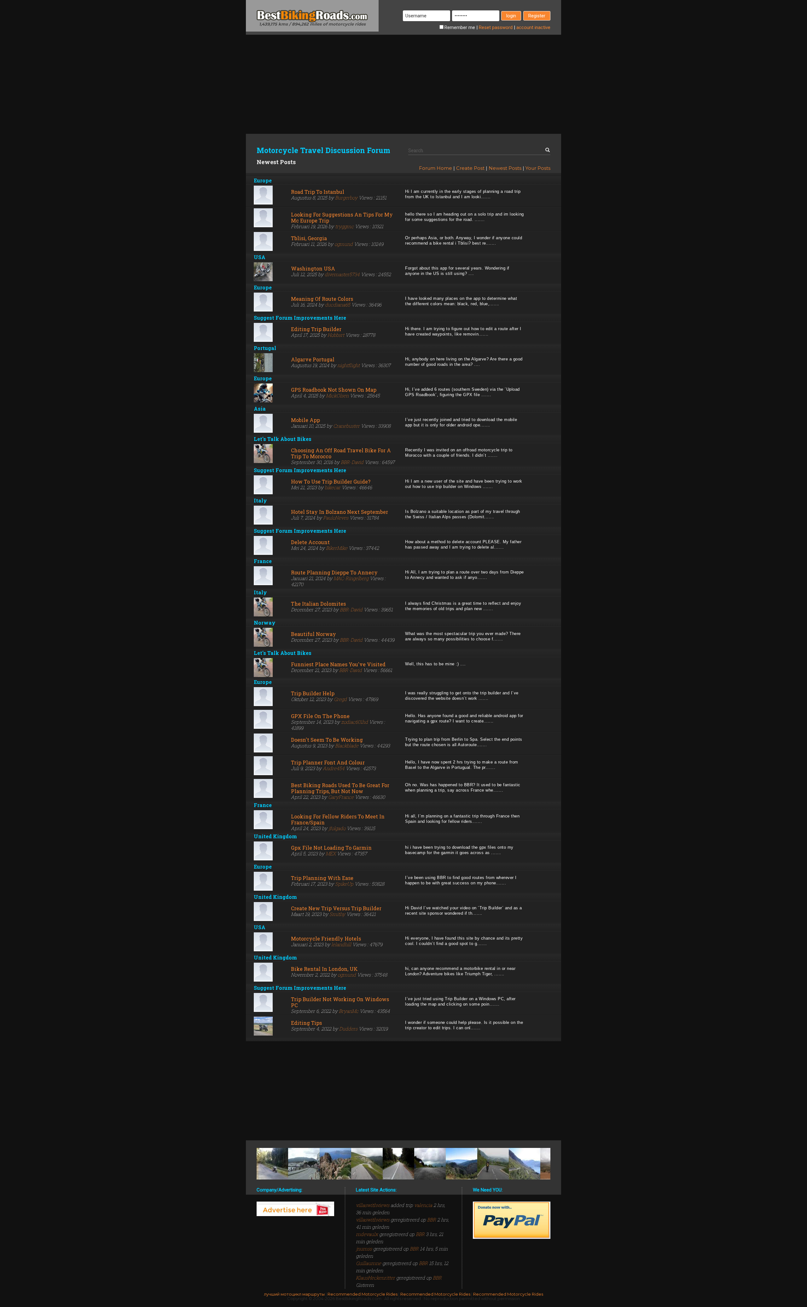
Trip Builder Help (312, 693)
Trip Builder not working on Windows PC (340, 1002)
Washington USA (313, 268)
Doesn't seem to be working (327, 739)
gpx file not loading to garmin (331, 847)
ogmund (343, 244)
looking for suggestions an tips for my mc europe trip (342, 217)
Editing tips (306, 1022)
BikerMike (336, 548)
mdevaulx (367, 1234)
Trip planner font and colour (328, 762)
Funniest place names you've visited (338, 664)
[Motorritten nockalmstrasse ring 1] (367, 1163)
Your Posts (537, 168)
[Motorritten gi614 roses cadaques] (304, 1163)
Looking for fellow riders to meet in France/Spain (338, 819)
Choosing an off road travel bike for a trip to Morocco (341, 453)
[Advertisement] (403, 79)
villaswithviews (373, 1205)
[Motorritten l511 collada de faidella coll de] (461, 1163)
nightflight (348, 365)
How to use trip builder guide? (330, 481)
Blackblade (346, 745)
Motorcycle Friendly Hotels (326, 938)
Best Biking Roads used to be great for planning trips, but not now (340, 788)
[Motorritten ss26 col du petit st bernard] (524, 1163)
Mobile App (305, 420)
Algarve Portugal (312, 359)
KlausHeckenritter (376, 1277)
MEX (331, 853)
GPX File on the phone (320, 716)
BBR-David (352, 462)
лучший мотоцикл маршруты (294, 1294)
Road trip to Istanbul (317, 191)
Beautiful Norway (313, 634)
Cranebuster (346, 426)
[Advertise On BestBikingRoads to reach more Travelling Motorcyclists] (295, 1208)
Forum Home (435, 168)
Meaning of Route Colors (322, 298)
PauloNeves (335, 517)
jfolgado (336, 828)
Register (536, 16)
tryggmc (344, 226)
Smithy (337, 914)
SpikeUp (344, 884)
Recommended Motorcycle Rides (363, 1294)
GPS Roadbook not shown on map (333, 389)
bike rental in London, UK (324, 968)
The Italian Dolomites (318, 603)
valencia (423, 1205)
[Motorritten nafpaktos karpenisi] (398, 1163)
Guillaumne (369, 1263)
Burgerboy (346, 197)
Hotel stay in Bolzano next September (339, 511)
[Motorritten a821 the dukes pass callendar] (493, 1163)
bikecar (332, 487)
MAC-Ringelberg (351, 578)
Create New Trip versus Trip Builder (336, 908)
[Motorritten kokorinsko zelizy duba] (272, 1163)
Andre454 (334, 768)
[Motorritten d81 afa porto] (335, 1163)
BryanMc (348, 1011)
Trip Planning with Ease (322, 878)
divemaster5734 (342, 274)
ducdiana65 (337, 304)
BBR (431, 1219)
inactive (533, 27)
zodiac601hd (354, 722)
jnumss (364, 1248)
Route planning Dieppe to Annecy (334, 572)
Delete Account (310, 542)
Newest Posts (505, 168)
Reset (496, 27)
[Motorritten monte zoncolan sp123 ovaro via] (430, 1163)
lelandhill (341, 944)
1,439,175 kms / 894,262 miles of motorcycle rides (312, 24)
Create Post (470, 168)
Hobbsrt (336, 335)
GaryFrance (341, 797)
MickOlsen (337, 395)
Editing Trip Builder (316, 329)
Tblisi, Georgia (309, 238)
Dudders (348, 1028)
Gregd (340, 699)
